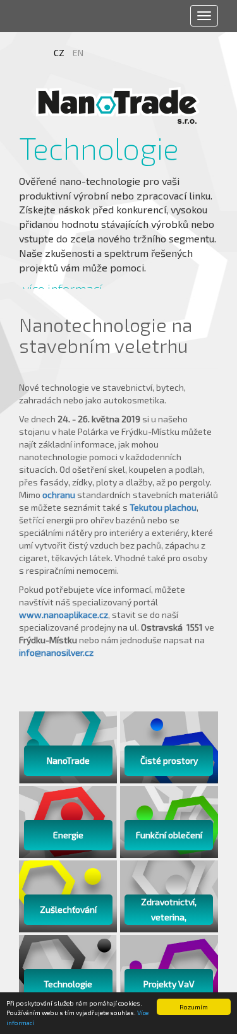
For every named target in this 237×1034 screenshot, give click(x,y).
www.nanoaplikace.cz (63, 614)
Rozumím (193, 1007)
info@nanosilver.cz (56, 652)
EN (78, 52)
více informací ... (69, 288)
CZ (60, 52)
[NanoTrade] (119, 105)
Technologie (69, 148)
